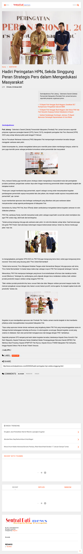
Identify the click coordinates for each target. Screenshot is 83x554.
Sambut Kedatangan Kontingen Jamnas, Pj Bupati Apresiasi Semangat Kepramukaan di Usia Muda (56, 116)
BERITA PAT (13, 67)
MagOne (15, 530)
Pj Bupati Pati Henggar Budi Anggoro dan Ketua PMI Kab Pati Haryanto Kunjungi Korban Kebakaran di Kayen (58, 111)
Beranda (7, 537)
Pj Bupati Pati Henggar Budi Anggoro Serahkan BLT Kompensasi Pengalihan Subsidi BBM (56, 106)
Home (4, 67)
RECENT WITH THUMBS (13, 456)
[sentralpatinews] (22, 5)
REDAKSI (9, 546)
